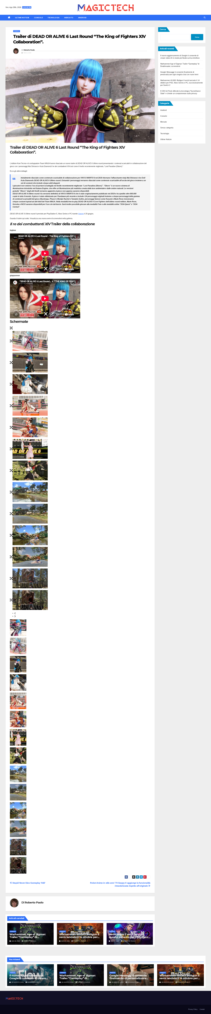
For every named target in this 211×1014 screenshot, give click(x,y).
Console (38, 18)
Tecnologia (53, 18)
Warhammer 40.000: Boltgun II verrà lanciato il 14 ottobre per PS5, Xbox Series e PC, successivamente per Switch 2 (181, 82)
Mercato (68, 18)
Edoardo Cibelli (34, 982)
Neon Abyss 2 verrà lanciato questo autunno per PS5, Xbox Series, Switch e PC (128, 937)
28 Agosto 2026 (17, 982)
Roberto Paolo (29, 50)
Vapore (81, 214)
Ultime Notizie (22, 18)
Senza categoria (166, 128)
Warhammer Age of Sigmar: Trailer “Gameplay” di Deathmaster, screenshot (27, 937)
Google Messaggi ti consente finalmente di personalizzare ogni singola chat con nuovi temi (130, 978)
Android (82, 18)
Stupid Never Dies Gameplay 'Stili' (28, 883)
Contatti (202, 1009)
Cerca (163, 29)
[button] (205, 18)
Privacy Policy (192, 1009)
